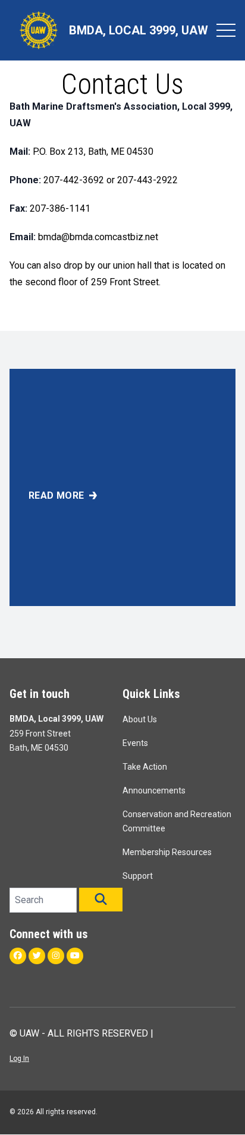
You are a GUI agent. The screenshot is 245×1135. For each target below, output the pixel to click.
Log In (19, 1058)
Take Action (144, 766)
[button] (100, 899)
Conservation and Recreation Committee (176, 821)
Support (137, 876)
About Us (139, 719)
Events (135, 743)
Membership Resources (167, 852)
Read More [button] (56, 495)
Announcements (154, 790)
